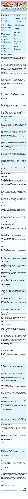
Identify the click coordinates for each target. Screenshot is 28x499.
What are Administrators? (17, 16)
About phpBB (7, 464)
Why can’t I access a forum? (4, 38)
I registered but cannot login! (4, 18)
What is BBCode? (3, 45)
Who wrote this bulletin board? (17, 47)
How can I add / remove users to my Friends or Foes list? (19, 30)
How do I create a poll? (4, 36)
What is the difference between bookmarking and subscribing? (20, 39)
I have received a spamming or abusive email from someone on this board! (20, 26)
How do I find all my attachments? (18, 44)
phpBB (4, 143)
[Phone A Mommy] (5, 3)
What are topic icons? (4, 51)
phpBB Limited (22, 462)
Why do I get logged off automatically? (6, 21)
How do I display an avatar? (4, 29)
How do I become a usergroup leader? (18, 19)
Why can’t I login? (3, 19)
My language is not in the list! (4, 28)
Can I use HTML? (3, 46)
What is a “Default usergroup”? (17, 21)
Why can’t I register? (3, 17)
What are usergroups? (16, 17)
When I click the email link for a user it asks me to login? (7, 31)
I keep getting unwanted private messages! (19, 25)
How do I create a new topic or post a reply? (6, 34)
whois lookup (3, 475)
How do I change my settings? (5, 24)
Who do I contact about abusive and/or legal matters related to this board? (19, 49)
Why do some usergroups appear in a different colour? (19, 20)
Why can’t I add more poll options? (5, 37)
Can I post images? (3, 47)
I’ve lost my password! (4, 20)
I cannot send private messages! (18, 24)
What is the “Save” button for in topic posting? (6, 41)
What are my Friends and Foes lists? (18, 29)
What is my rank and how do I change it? (6, 30)
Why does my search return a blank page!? (19, 34)
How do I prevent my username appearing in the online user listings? (7, 25)
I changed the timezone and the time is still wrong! (7, 27)
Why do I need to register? (4, 16)
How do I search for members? (18, 35)
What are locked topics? (4, 50)
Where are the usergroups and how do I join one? (20, 18)
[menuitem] (7, 9)
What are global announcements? (5, 48)
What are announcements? (4, 49)
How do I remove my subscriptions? (18, 41)
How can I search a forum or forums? (18, 33)
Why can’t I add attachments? (4, 39)
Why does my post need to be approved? (6, 42)
